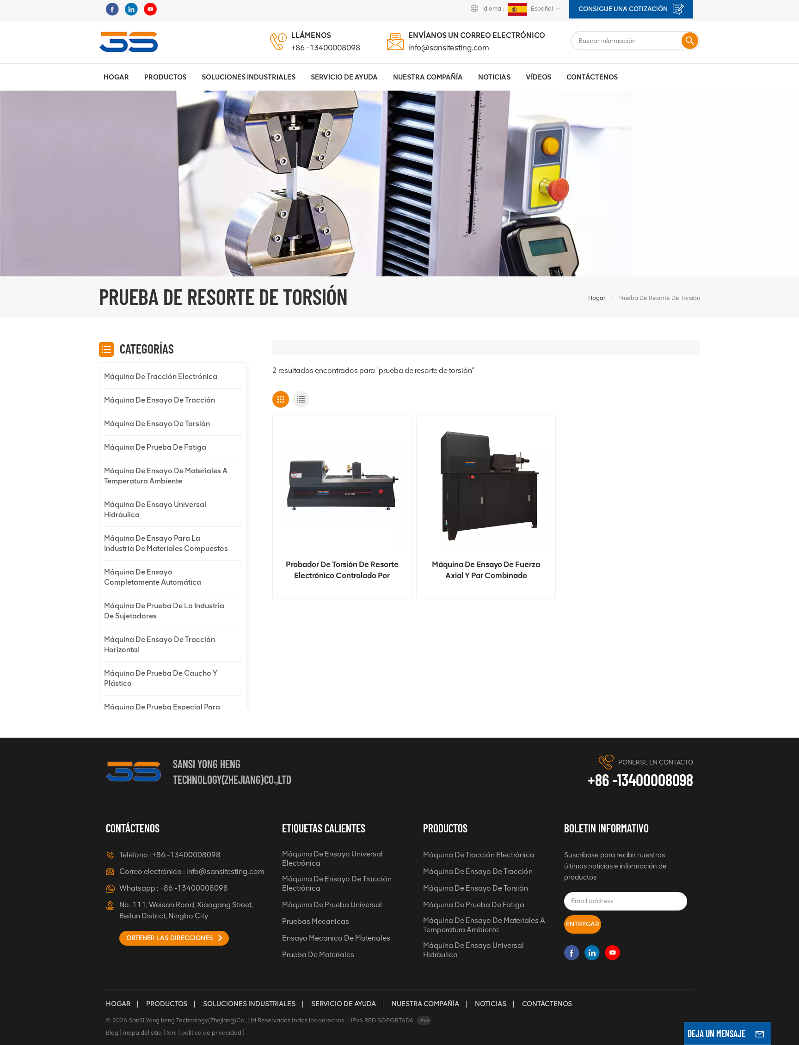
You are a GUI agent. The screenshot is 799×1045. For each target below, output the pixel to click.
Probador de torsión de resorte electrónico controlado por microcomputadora (342, 570)
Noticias (494, 77)
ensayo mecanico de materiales (336, 938)
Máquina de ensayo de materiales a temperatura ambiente (165, 475)
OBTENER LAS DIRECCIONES (170, 938)
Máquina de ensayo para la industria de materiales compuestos (166, 543)
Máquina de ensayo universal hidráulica (155, 509)
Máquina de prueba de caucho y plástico (160, 678)
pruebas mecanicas (315, 921)
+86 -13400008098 (325, 47)
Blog (112, 1032)
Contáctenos (592, 77)
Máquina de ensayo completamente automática (152, 577)
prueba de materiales (318, 954)
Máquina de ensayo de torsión (157, 423)
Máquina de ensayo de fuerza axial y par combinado (486, 570)
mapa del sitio (142, 1032)
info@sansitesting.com (448, 47)
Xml (171, 1032)
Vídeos (538, 77)
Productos (165, 77)
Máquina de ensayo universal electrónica (332, 858)
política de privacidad (211, 1032)
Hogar (116, 77)
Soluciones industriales (248, 77)
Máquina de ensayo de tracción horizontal (159, 644)
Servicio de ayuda (343, 1004)
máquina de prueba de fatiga (155, 447)
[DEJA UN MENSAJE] (760, 1033)
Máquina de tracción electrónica (160, 376)
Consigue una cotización (623, 9)
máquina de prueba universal (332, 904)
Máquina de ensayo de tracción (159, 400)
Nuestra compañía (425, 1004)
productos (166, 1004)
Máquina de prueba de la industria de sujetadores (164, 610)
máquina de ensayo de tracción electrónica (337, 883)
